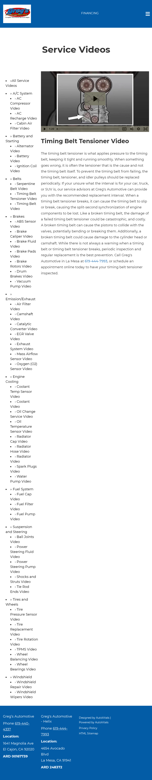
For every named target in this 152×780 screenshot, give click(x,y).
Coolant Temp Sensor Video (21, 392)
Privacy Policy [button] (88, 728)
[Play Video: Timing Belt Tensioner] (95, 98)
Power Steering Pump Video (23, 567)
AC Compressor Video (20, 103)
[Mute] (131, 129)
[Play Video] (44, 129)
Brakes (18, 216)
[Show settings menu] (138, 129)
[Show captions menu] (124, 129)
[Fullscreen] (145, 129)
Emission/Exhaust (20, 299)
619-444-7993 (96, 261)
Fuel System (23, 489)
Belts (17, 179)
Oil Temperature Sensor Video (21, 427)
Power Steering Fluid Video (22, 552)
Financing (90, 13)
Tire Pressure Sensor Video (23, 614)
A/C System (22, 93)
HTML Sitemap (88, 733)
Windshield (22, 677)
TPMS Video (27, 649)
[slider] (88, 129)
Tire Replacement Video (21, 629)
